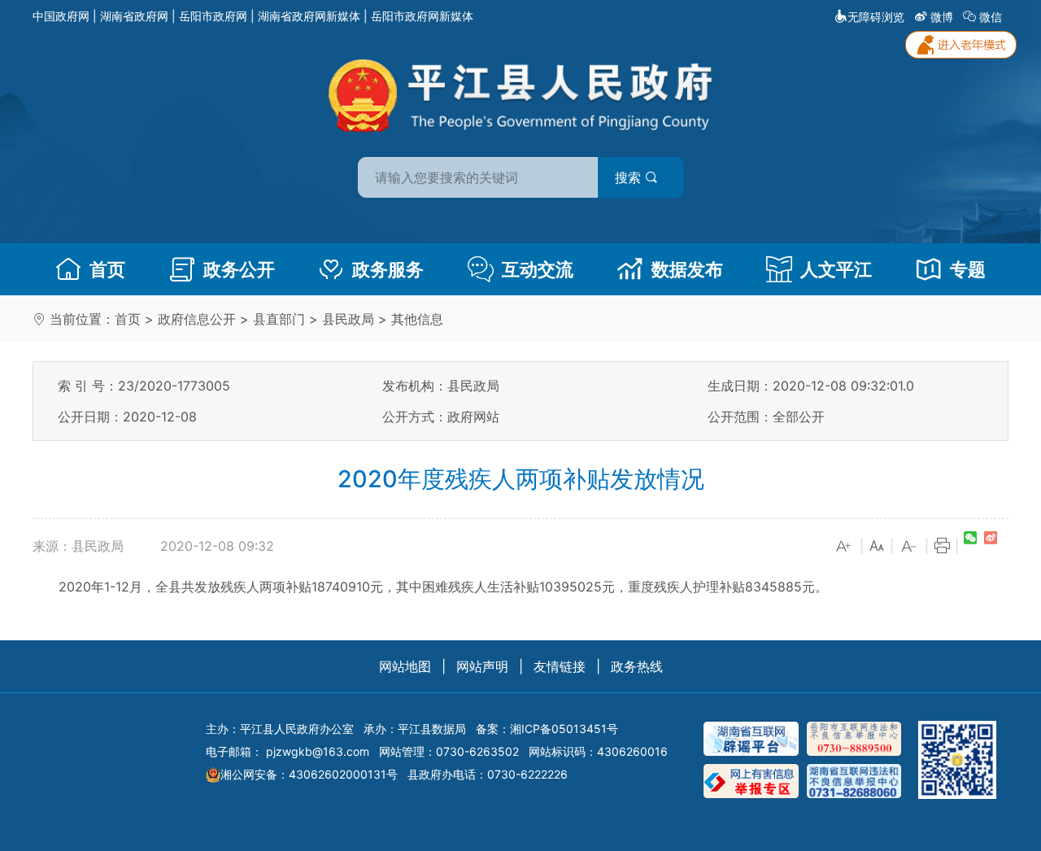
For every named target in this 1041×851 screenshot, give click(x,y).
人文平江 (836, 269)
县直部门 (279, 319)
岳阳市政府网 (213, 16)
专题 (968, 269)
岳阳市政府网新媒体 (422, 16)
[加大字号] (844, 547)
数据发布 (687, 269)
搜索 (630, 177)
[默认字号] (877, 547)
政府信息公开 (197, 319)
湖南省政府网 (134, 16)
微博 (941, 17)
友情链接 (560, 666)
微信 (990, 17)
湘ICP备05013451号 (564, 728)
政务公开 (239, 269)
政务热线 (637, 666)
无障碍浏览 (875, 17)
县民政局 (348, 319)
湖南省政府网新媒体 (309, 16)
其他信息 (417, 319)
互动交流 (537, 269)
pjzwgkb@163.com (317, 751)
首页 (107, 269)
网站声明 (482, 666)
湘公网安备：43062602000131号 (309, 774)
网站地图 (405, 666)
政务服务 (388, 269)
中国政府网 (61, 16)
